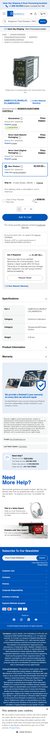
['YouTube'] (36, 619)
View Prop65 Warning (17, 439)
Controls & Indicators (17, 34)
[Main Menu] (4, 13)
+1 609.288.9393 (33, 464)
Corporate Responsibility (12, 590)
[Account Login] (35, 13)
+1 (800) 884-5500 (27, 6)
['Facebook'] (14, 619)
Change (39, 183)
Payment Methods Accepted (13, 603)
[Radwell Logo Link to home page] (16, 14)
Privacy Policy (43, 565)
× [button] (47, 709)
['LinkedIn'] (28, 619)
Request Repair (25, 278)
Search (42, 21)
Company (6, 577)
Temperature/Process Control (14, 37)
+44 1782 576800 (29, 467)
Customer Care (8, 571)
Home (4, 34)
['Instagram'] (21, 619)
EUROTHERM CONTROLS (14, 40)
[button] (25, 732)
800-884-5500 (31, 461)
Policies (5, 584)
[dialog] (25, 721)
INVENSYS (33, 37)
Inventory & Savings (10, 597)
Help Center (28, 458)
